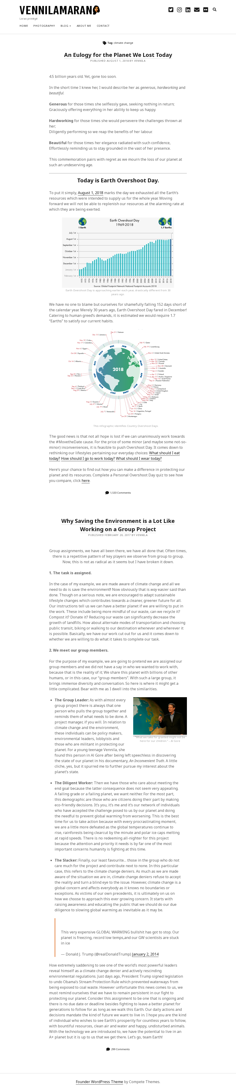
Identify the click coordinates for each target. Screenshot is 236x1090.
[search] (214, 10)
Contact (103, 25)
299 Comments (120, 1049)
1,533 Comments (120, 492)
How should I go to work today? (88, 458)
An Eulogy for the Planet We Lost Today (118, 54)
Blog (64, 25)
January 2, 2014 (145, 954)
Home (24, 25)
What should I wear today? (139, 458)
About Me (84, 25)
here (86, 480)
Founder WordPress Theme (99, 1081)
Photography (44, 25)
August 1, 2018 (90, 192)
